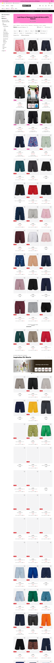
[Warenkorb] (51, 5)
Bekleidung (30, 25)
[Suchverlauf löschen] (51, 8)
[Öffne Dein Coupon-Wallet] (40, 5)
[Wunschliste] (48, 5)
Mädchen (18, 25)
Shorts (41, 25)
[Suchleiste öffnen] (37, 8)
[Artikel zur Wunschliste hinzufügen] (24, 39)
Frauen (3, 5)
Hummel (44, 25)
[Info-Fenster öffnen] (51, 1)
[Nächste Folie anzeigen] (51, 357)
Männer (7, 5)
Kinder (12, 5)
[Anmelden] (43, 5)
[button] (40, 27)
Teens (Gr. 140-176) (24, 25)
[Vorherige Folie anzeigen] (46, 357)
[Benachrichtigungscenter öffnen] (46, 6)
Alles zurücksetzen (25, 35)
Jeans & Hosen (35, 25)
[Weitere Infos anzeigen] (20, 83)
